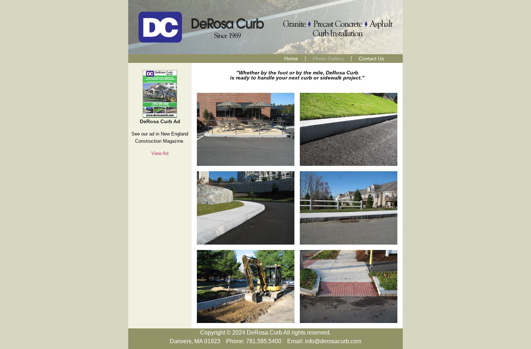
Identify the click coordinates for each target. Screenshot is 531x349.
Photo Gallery (328, 58)
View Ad (159, 153)
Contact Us (371, 58)
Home (291, 58)
